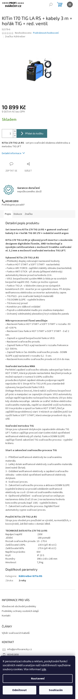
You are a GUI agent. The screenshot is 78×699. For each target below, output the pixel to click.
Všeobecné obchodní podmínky (19, 606)
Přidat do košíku (34, 133)
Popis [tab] (8, 214)
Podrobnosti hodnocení (46, 33)
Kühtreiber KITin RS (30, 576)
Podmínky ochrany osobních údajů (20, 611)
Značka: (15, 36)
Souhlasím (56, 690)
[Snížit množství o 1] (15, 135)
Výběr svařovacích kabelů (16, 633)
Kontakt (6, 616)
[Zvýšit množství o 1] (15, 131)
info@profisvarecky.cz (19, 649)
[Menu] (69, 4)
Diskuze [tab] (18, 214)
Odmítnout (19, 690)
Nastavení (37, 679)
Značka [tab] (28, 214)
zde (44, 669)
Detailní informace (11, 153)
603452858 (13, 654)
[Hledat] (50, 4)
